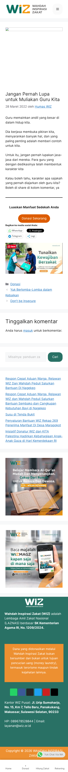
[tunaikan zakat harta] (34, 272)
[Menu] (58, 9)
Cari (55, 357)
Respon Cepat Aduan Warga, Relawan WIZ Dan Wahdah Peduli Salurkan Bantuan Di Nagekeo (33, 383)
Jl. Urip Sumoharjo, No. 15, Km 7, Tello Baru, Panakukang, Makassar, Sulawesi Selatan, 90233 (32, 707)
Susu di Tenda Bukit (20, 414)
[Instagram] (30, 692)
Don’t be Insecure (23, 301)
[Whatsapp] (13, 692)
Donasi (15, 284)
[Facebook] (21, 692)
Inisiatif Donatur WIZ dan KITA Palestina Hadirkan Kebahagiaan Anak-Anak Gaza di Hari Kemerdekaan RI (34, 436)
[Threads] (54, 692)
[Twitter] (38, 692)
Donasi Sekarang (34, 218)
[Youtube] (46, 692)
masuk (28, 330)
